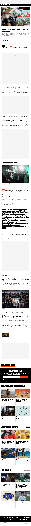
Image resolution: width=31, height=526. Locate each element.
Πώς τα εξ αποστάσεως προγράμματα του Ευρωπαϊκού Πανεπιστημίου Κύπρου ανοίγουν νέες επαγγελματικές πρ (8, 418)
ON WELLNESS (9, 427)
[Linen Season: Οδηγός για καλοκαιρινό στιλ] (8, 393)
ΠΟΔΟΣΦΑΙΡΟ (4, 483)
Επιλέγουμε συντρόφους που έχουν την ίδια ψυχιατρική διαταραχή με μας (8, 442)
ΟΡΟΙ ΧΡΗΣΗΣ (18, 517)
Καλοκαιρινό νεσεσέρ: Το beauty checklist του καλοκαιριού (21, 400)
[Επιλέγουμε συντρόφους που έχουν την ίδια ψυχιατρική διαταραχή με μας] (8, 434)
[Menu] (1, 5)
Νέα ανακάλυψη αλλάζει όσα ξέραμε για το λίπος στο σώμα (22, 442)
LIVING (17, 458)
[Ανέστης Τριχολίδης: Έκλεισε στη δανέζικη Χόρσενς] (23, 496)
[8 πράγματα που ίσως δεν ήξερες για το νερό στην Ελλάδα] (23, 411)
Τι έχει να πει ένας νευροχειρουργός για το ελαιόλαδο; (7, 460)
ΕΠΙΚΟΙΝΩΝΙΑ (3, 517)
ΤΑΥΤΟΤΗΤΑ (9, 517)
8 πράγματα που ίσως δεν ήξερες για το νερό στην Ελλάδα (21, 417)
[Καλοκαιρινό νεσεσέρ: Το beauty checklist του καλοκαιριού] (23, 393)
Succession (8, 329)
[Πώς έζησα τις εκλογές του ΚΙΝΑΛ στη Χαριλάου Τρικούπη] (5, 335)
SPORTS (6, 470)
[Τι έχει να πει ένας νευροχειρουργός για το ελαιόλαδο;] (8, 453)
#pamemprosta (21, 224)
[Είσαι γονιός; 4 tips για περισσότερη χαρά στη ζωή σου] (23, 453)
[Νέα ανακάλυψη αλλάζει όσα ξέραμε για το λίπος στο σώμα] (23, 434)
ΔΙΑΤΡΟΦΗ (4, 458)
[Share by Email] (7, 40)
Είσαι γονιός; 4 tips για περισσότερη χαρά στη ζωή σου (22, 460)
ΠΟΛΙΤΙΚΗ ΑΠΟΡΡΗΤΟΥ (26, 517)
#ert (12, 224)
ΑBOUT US (13, 517)
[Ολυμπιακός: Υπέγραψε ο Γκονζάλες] (8, 477)
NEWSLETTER (22, 519)
